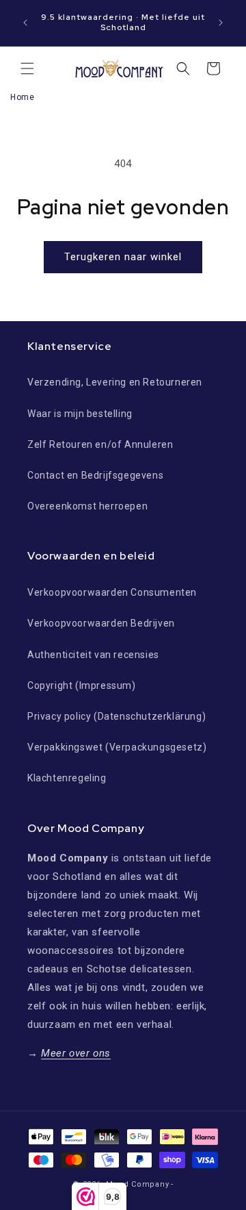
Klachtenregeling (67, 777)
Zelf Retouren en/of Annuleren (100, 444)
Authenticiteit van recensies (93, 654)
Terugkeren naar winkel (123, 257)
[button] (27, 68)
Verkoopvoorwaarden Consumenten (112, 592)
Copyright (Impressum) (81, 685)
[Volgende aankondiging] (221, 23)
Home (22, 97)
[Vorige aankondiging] (25, 23)
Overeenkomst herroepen (87, 506)
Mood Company (137, 1184)
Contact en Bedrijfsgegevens (95, 475)
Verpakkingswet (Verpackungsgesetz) (116, 747)
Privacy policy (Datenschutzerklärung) (116, 716)
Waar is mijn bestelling (80, 413)
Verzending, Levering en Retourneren (114, 382)
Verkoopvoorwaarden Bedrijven (101, 623)
